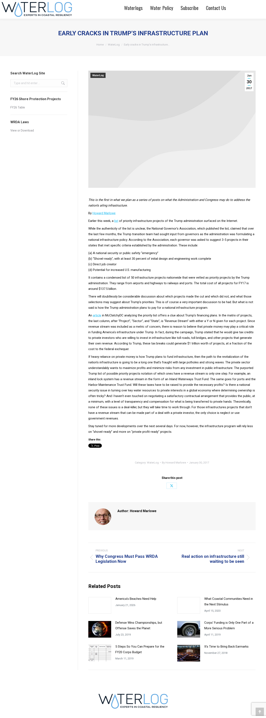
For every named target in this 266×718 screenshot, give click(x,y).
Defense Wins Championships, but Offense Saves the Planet (138, 625)
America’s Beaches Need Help (135, 599)
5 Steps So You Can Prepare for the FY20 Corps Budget (139, 649)
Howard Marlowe (104, 213)
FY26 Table (17, 107)
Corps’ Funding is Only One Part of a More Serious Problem (229, 625)
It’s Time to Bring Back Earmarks (226, 646)
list (116, 221)
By (174, 462)
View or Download (22, 130)
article (97, 315)
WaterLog (98, 75)
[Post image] (99, 605)
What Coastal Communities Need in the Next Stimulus (228, 601)
